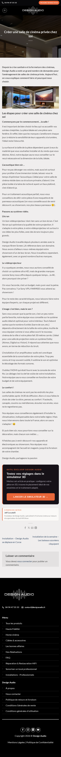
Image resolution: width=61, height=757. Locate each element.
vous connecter (24, 561)
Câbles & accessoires (16, 640)
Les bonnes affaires (15, 646)
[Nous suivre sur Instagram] (28, 730)
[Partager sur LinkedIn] (36, 528)
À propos (10, 688)
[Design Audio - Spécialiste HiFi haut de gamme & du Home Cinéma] (33, 10)
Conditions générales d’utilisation (22, 711)
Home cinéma (12, 634)
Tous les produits (14, 623)
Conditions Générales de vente (21, 705)
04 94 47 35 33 (11, 3)
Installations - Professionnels (20, 674)
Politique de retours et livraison (21, 699)
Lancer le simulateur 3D (30, 497)
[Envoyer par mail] (32, 528)
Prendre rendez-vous (49, 3)
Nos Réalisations (14, 652)
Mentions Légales (16, 742)
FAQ (8, 657)
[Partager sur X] (29, 528)
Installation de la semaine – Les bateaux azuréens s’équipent (45, 540)
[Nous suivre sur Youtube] (38, 730)
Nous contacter (13, 694)
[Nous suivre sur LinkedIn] (33, 730)
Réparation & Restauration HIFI (21, 663)
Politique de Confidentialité (39, 742)
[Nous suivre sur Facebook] (22, 730)
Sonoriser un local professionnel (21, 669)
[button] (4, 10)
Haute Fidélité (13, 629)
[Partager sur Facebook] (25, 528)
